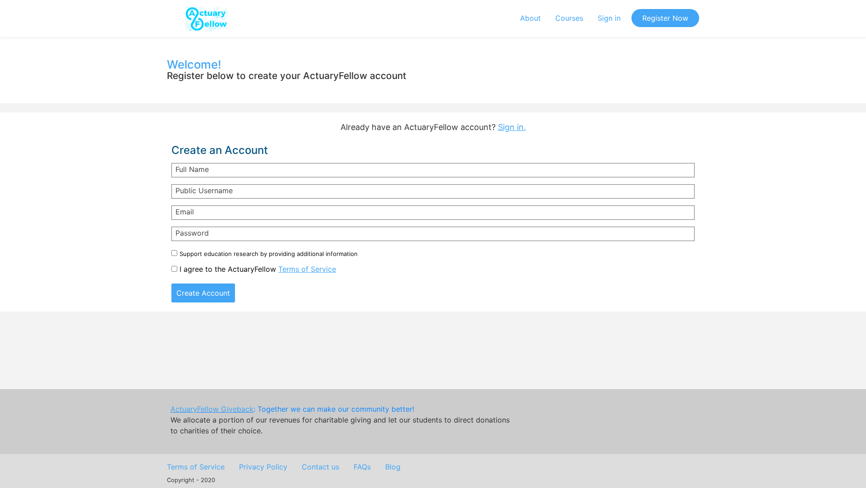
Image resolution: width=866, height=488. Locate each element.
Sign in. (512, 127)
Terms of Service (307, 269)
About (530, 18)
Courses (569, 18)
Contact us (320, 466)
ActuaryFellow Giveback (211, 409)
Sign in (609, 18)
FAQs (362, 466)
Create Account (203, 292)
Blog (393, 466)
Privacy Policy (263, 466)
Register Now (665, 18)
